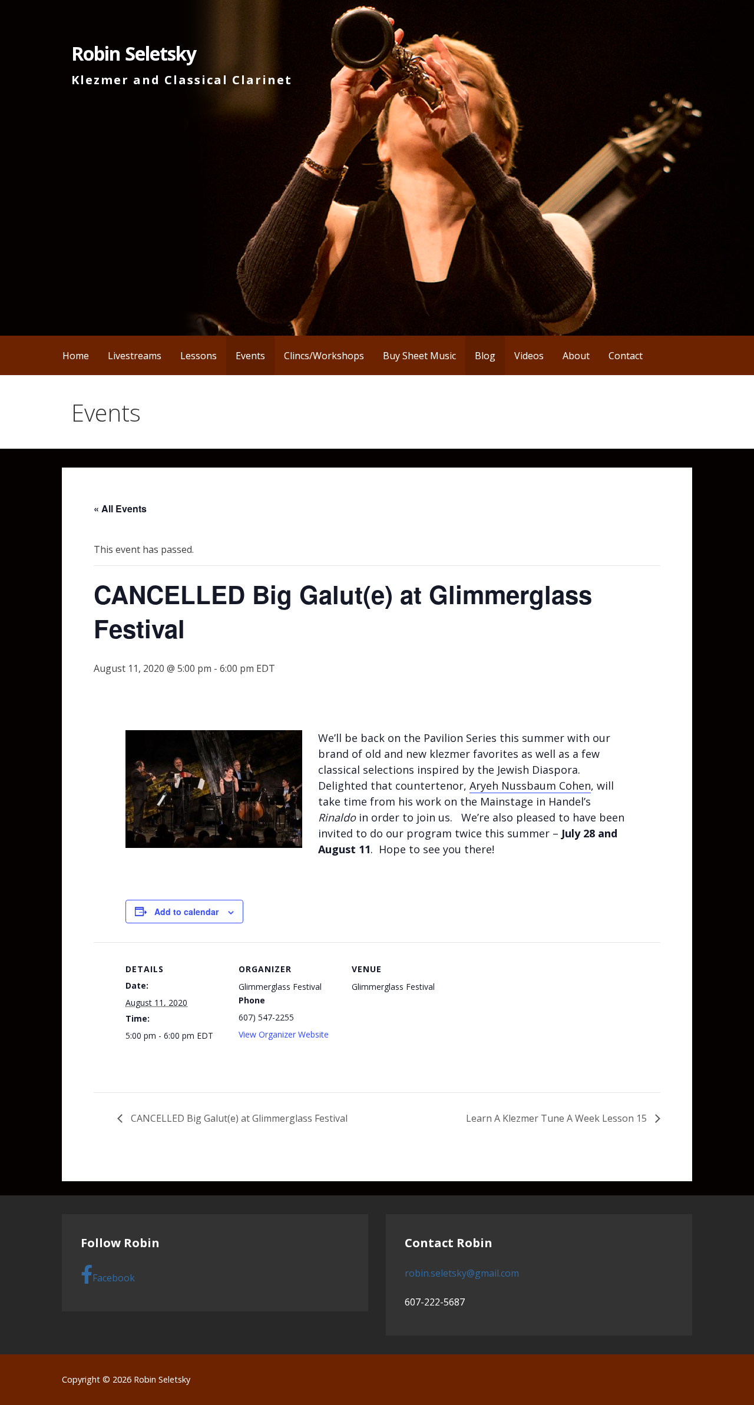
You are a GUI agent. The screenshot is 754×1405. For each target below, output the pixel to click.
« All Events (120, 508)
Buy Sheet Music (419, 355)
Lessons (198, 355)
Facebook (113, 1277)
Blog (485, 355)
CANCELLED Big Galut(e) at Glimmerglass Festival (238, 1118)
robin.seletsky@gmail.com (462, 1273)
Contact (626, 355)
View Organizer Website (284, 1034)
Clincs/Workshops (324, 355)
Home (75, 355)
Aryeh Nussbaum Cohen (530, 785)
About (576, 355)
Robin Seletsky (133, 53)
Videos (529, 355)
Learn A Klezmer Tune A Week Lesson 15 (557, 1118)
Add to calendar (186, 911)
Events (250, 355)
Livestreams (134, 355)
